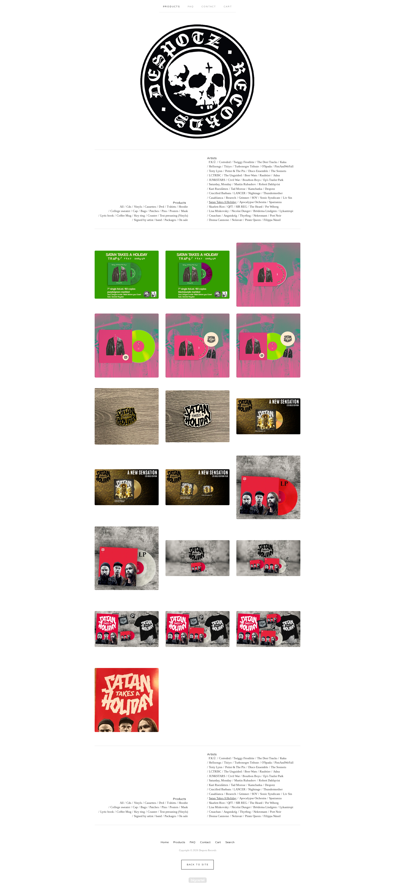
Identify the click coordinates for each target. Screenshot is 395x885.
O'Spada (267, 166)
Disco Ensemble (258, 171)
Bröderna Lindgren (265, 211)
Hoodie (183, 206)
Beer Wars (251, 175)
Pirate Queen (253, 220)
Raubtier (265, 175)
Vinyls (138, 206)
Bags (144, 211)
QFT (230, 206)
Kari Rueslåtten (218, 188)
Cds (128, 206)
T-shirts (171, 206)
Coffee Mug (124, 215)
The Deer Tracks (267, 162)
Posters (174, 211)
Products (171, 6)
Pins (164, 211)
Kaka (283, 162)
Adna (276, 175)
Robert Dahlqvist (269, 184)
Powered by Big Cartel (198, 880)
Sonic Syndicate (270, 197)
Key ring (139, 215)
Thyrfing (245, 215)
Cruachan (215, 215)
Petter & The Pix (235, 171)
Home (165, 842)
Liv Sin (287, 197)
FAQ (191, 6)
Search (230, 842)
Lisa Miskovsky (219, 211)
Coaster (152, 215)
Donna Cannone (219, 220)
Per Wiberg (272, 206)
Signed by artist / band (148, 220)
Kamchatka (255, 188)
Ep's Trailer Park (273, 180)
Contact (209, 6)
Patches (154, 211)
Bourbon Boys (252, 180)
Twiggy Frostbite (243, 162)
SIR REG (241, 206)
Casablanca (216, 197)
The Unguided (233, 175)
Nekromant (260, 215)
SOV (254, 197)
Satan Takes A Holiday (223, 202)
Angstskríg (230, 215)
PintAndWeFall (284, 166)
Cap (135, 211)
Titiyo (228, 166)
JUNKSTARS (217, 180)
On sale (183, 220)
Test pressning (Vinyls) (174, 215)
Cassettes (150, 206)
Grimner (244, 197)
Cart (228, 6)
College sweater (120, 211)
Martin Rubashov (245, 184)
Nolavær (237, 220)
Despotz (270, 188)
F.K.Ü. (212, 162)
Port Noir (275, 215)
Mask (184, 211)
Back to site (197, 864)
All (122, 206)
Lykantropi (286, 211)
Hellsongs (215, 166)
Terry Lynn (215, 171)
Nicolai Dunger (241, 211)
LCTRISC (215, 175)
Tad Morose (238, 188)
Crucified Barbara (220, 193)
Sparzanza (275, 202)
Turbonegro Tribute (247, 166)
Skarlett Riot (217, 206)
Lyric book (107, 215)
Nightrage (254, 193)
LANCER (240, 193)
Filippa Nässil (272, 220)
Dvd (161, 206)
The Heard (256, 206)
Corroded (225, 162)
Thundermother (273, 193)
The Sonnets (278, 171)
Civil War (234, 180)
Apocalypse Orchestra (252, 202)
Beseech (231, 197)
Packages (170, 220)
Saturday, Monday (220, 184)
